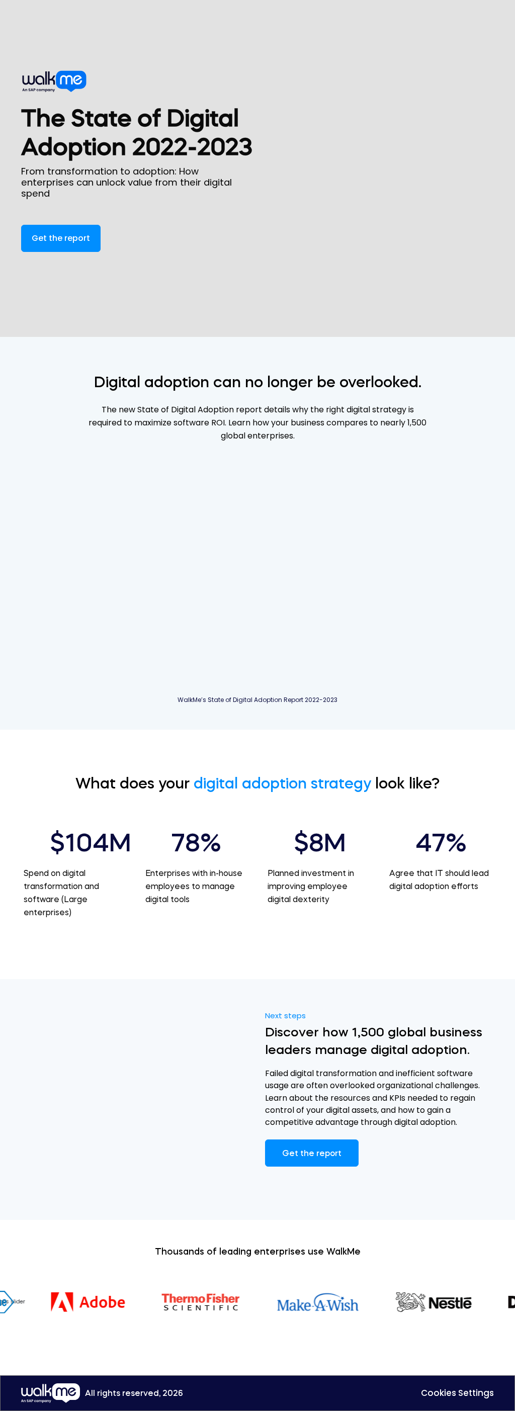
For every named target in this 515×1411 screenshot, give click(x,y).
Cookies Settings (457, 1393)
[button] (61, 238)
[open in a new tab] (58, 81)
